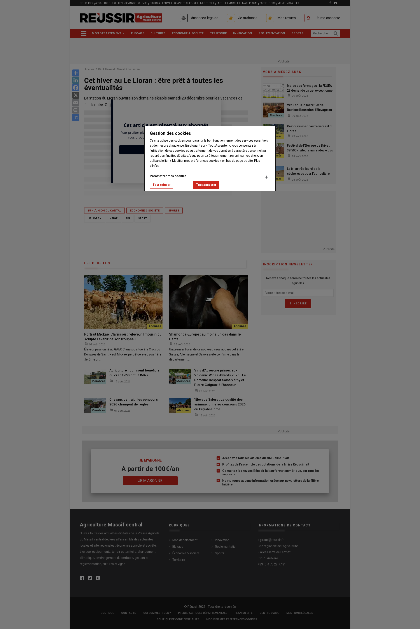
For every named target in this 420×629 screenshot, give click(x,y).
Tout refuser (161, 185)
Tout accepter (206, 185)
